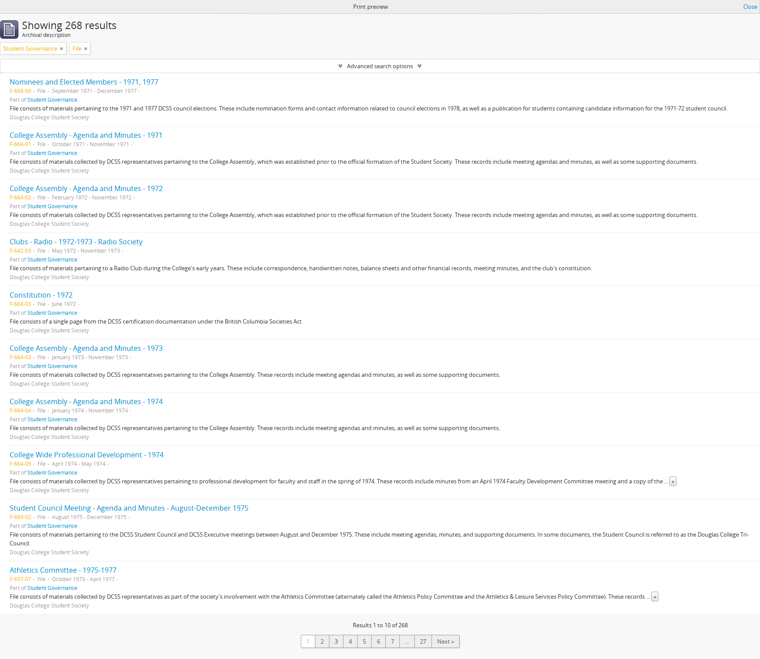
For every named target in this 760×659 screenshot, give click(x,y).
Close (750, 7)
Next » (445, 641)
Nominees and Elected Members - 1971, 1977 (84, 82)
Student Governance (52, 99)
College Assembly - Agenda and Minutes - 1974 (86, 401)
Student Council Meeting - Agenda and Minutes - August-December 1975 (129, 508)
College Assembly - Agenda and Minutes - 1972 (86, 188)
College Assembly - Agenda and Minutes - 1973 (86, 348)
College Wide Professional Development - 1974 (87, 455)
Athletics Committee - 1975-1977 (63, 570)
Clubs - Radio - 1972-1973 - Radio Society (76, 242)
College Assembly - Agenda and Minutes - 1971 (86, 135)
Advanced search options (380, 66)
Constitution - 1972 (41, 295)
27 (423, 641)
